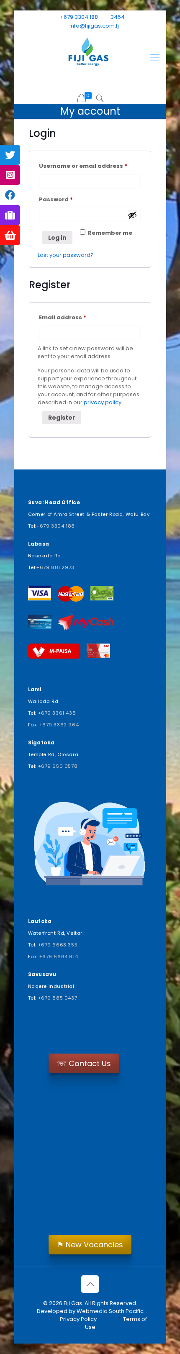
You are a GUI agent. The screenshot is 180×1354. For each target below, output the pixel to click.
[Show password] (132, 215)
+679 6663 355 (58, 944)
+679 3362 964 (59, 724)
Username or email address (90, 166)
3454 (118, 17)
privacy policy (102, 402)
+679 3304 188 (79, 17)
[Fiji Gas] (90, 53)
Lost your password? (66, 255)
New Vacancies (90, 1244)
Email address (76, 317)
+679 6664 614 (58, 956)
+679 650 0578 (58, 766)
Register (61, 417)
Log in (57, 237)
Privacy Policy (78, 1319)
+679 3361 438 (57, 713)
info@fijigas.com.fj (94, 26)
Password (69, 199)
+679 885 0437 (57, 998)
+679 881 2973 (55, 567)
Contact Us (84, 1063)
